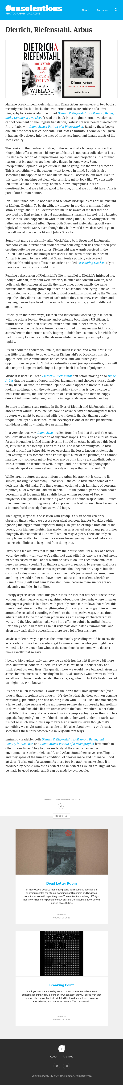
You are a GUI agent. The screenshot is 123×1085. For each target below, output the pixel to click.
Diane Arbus (45, 433)
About (85, 10)
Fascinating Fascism (91, 263)
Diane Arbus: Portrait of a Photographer (56, 127)
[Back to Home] (61, 1054)
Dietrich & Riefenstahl (57, 376)
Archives (102, 10)
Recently (61, 816)
